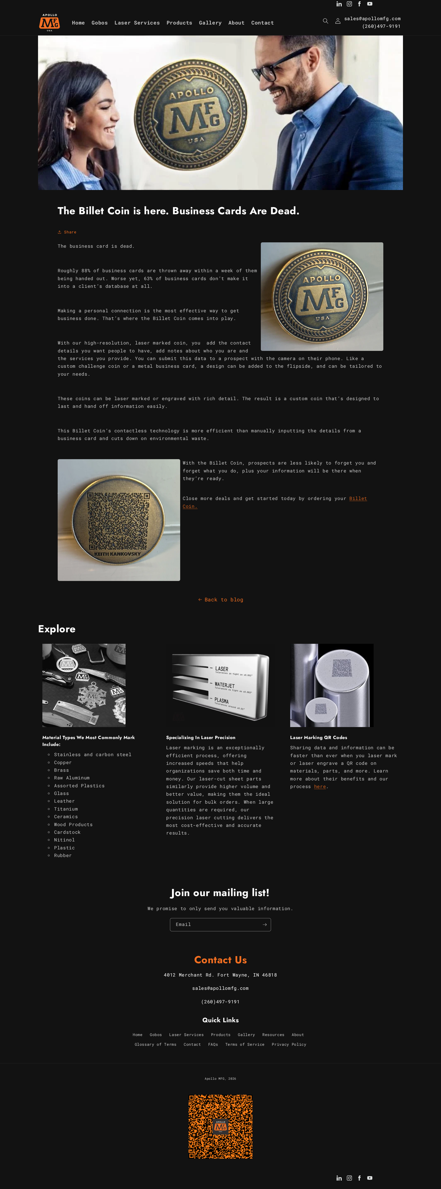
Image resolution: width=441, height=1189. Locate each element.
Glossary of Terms (156, 1044)
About (298, 1034)
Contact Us (220, 959)
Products (221, 1034)
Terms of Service (245, 1044)
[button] (326, 21)
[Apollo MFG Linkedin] (339, 5)
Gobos (156, 1034)
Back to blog (224, 599)
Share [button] (70, 231)
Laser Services (186, 1034)
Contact (192, 1044)
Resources (273, 1034)
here (320, 786)
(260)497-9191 (381, 26)
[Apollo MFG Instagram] (349, 5)
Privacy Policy (289, 1044)
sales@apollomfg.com (372, 18)
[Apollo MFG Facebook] (359, 5)
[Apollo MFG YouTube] (370, 5)
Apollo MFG (215, 1078)
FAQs (213, 1044)
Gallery (246, 1034)
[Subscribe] (265, 924)
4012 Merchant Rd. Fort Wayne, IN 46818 (220, 975)
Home (138, 1034)
